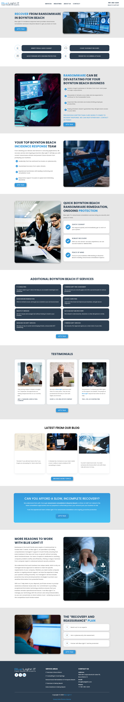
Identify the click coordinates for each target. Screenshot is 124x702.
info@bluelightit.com (85, 682)
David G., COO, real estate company (61, 399)
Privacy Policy (57, 699)
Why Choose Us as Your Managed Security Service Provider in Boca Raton (93, 458)
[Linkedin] (24, 675)
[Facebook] (16, 675)
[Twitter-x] (20, 675)
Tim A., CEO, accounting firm (91, 399)
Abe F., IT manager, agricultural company (28, 399)
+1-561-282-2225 (84, 687)
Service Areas (52, 669)
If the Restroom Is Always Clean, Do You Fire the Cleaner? (29, 457)
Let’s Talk (62, 516)
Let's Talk (21, 29)
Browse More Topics (62, 479)
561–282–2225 (113, 3)
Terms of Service (66, 699)
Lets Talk (69, 124)
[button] (48, 4)
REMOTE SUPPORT (113, 5)
